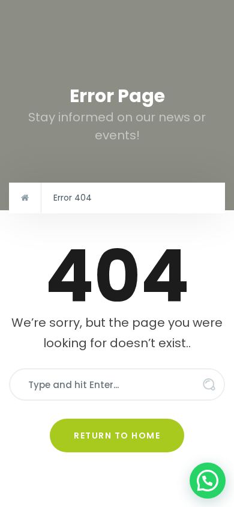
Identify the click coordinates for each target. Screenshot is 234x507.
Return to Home (117, 436)
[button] (208, 481)
